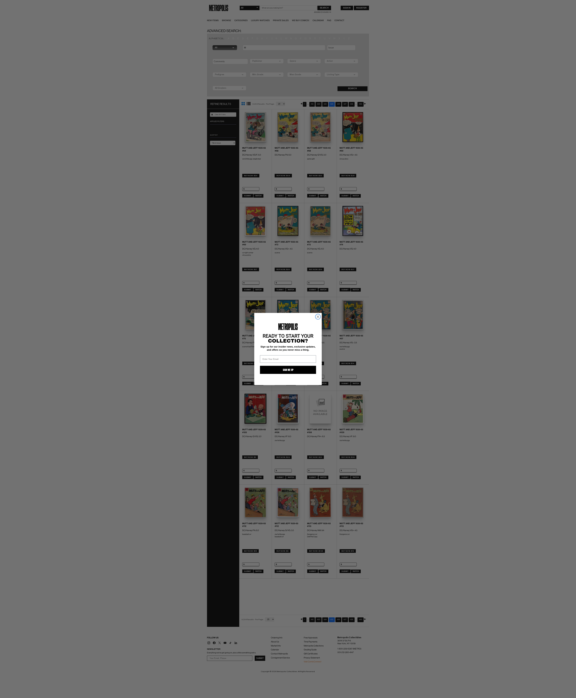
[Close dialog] (318, 316)
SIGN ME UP (288, 370)
